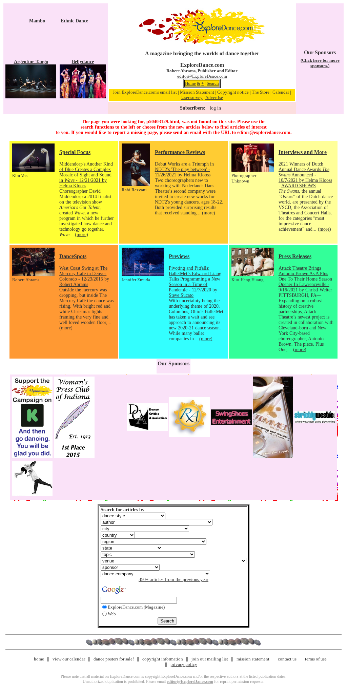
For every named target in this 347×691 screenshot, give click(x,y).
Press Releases (295, 256)
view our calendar (69, 658)
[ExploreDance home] (202, 42)
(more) (81, 234)
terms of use (316, 658)
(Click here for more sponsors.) (320, 63)
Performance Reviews (180, 152)
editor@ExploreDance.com (202, 76)
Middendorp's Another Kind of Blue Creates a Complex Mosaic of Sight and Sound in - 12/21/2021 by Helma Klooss (86, 174)
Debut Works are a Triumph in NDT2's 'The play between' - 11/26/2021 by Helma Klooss (184, 169)
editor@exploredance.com (263, 132)
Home (190, 83)
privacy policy (183, 664)
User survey (192, 97)
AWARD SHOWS (298, 185)
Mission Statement (197, 92)
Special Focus (74, 152)
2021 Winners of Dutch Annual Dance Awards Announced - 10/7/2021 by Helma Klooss (305, 172)
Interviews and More (303, 152)
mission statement (253, 658)
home (39, 658)
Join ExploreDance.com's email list (145, 92)
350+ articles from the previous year (173, 579)
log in (215, 108)
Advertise (214, 97)
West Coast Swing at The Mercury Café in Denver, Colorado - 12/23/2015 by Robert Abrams (84, 276)
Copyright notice (233, 92)
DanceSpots (72, 256)
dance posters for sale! (114, 658)
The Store (260, 92)
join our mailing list (209, 658)
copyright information (162, 658)
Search (213, 83)
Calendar (280, 92)
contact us (287, 658)
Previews (179, 256)
